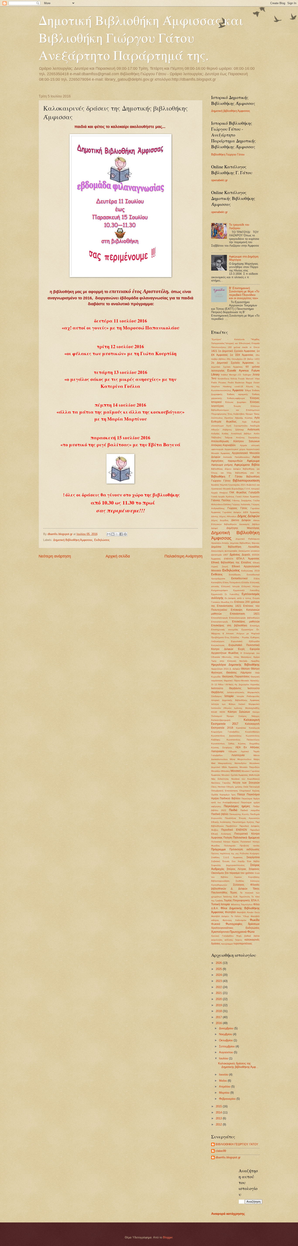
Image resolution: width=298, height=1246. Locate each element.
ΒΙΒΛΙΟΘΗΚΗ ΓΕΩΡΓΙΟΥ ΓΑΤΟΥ (237, 1144)
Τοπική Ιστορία (220, 904)
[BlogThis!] (113, 534)
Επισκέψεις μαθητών (246, 621)
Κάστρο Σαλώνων (239, 712)
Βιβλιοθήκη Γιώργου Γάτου (228, 154)
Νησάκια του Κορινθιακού (245, 779)
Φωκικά (215, 924)
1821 (214, 351)
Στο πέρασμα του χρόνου (239, 873)
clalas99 (221, 1150)
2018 (219, 1011)
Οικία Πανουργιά (251, 787)
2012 (219, 1124)
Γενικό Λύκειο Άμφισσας (248, 496)
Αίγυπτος (228, 418)
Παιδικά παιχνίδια (250, 810)
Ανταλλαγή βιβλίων (241, 433)
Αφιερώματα (242, 464)
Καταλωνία (254, 728)
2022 (219, 987)
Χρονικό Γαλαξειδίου (222, 936)
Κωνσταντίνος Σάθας (223, 743)
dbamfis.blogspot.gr (228, 1157)
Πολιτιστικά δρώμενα (246, 837)
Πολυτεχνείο (230, 845)
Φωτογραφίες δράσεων (243, 924)
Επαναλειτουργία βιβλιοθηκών (244, 618)
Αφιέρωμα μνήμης (222, 465)
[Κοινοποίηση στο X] (117, 534)
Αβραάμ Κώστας (244, 418)
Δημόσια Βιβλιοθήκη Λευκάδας (235, 546)
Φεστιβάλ (230, 912)
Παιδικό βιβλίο (219, 814)
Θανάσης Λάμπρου (239, 672)
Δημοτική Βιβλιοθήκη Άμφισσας (72, 540)
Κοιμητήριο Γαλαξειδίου (225, 732)
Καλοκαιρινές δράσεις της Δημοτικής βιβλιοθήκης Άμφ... (238, 1065)
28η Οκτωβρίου (235, 359)
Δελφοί (214, 528)
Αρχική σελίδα (118, 556)
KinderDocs (223, 378)
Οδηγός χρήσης (234, 787)
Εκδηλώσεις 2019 (250, 570)
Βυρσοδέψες (238, 488)
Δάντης (214, 516)
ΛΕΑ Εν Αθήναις (247, 747)
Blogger (167, 1237)
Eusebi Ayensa (237, 370)
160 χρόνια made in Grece (243, 347)
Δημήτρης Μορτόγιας (243, 528)
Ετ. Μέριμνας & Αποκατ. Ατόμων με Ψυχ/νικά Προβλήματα (235, 633)
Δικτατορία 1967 (219, 555)
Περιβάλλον (231, 826)
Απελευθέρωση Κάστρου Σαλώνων (235, 441)
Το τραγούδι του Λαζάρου (239, 226)
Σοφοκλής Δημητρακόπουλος (228, 865)
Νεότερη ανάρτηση (55, 556)
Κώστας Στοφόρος (221, 747)
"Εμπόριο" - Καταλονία (228, 339)
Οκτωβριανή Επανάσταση (224, 790)
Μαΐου (223, 1080)
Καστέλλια (241, 728)
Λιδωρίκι (232, 751)
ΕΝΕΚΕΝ (228, 558)
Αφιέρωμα (253, 460)
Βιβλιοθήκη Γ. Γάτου (226, 476)
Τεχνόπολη (244, 896)
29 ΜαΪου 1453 (251, 359)
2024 (219, 975)
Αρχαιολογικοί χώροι (234, 449)
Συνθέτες (240, 881)
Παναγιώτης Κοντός (239, 814)
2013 (219, 1118)
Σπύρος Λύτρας (236, 869)
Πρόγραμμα (218, 849)
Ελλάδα (245, 582)
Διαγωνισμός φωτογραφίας (224, 551)
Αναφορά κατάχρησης (228, 1213)
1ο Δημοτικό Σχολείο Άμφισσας (236, 351)
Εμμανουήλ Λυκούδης (246, 590)
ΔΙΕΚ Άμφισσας (251, 512)
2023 (219, 981)
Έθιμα (248, 390)
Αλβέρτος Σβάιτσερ (233, 429)
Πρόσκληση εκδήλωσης (244, 849)
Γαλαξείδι (254, 492)
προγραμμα (227, 944)
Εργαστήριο (247, 629)
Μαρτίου (224, 1092)
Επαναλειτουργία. (219, 621)
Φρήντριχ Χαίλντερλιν (234, 920)
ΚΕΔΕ (214, 712)
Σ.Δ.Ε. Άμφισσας (233, 857)
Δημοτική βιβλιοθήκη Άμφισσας (230, 110)
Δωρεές (246, 554)
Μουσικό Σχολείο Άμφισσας (234, 775)
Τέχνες (233, 892)
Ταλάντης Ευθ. (230, 896)
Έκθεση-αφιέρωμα (236, 398)
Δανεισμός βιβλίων (249, 524)
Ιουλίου (224, 1058)
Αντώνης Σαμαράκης (247, 437)
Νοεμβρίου (226, 1034)
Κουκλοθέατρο (252, 732)
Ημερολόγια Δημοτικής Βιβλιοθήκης (235, 664)
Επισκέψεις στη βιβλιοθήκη (229, 625)
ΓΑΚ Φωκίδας (238, 492)
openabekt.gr (219, 180)
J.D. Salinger (244, 374)
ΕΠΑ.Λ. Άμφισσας (248, 558)
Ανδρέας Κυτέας (220, 433)
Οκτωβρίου (226, 1040)
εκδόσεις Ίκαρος (233, 940)
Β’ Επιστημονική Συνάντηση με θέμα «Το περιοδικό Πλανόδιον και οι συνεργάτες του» (244, 293)
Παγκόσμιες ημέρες (237, 806)
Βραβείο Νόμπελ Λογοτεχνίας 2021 (228, 485)
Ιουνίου (224, 1074)
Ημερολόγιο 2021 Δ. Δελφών (225, 669)
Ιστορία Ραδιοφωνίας (248, 696)
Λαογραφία (217, 751)
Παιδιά (233, 810)
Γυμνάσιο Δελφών (232, 512)
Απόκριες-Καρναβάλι (223, 445)
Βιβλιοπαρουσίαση (246, 480)
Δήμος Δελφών (248, 516)
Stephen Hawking (221, 386)
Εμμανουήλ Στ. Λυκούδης (225, 594)
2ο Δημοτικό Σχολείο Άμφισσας (232, 362)
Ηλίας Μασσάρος (243, 657)
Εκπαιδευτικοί (239, 578)
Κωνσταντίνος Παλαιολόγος (243, 739)
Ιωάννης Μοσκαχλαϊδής (246, 708)
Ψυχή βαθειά (243, 936)
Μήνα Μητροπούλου (240, 759)
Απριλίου (225, 1086)
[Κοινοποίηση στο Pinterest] (125, 534)
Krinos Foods (238, 378)
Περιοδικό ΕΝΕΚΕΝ (234, 829)
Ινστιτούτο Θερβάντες (226, 688)
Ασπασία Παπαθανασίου (236, 457)
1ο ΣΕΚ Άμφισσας (241, 355)
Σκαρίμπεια (253, 857)
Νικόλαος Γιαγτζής (221, 783)
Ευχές (241, 649)
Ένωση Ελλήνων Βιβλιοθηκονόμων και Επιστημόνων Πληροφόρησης (235, 410)
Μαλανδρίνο (241, 763)
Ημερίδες (255, 661)
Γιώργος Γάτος (237, 508)
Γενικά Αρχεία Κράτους (223, 496)
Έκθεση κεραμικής (237, 394)
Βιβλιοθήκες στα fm (247, 473)
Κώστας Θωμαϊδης (249, 743)
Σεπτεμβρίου (227, 1046)
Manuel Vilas (252, 378)
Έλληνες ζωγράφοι (235, 402)
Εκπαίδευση (235, 574)
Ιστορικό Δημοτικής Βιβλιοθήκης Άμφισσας (235, 700)
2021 (219, 993)
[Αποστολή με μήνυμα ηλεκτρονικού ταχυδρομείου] (108, 534)
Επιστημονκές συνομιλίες (224, 629)
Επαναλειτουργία (219, 618)
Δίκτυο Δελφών (241, 520)
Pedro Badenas (236, 382)
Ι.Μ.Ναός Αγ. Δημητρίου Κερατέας (242, 684)
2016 (219, 1023)
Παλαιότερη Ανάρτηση (183, 556)
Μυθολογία (254, 775)
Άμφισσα (237, 390)
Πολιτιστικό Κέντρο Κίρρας (225, 841)
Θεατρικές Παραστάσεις (236, 676)
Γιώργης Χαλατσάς (241, 504)
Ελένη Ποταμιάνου (232, 582)
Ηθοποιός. (227, 657)
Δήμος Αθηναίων (227, 516)
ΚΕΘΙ (222, 712)
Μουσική (236, 771)
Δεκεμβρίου (226, 1028)
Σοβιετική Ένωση (220, 861)
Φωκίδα (255, 920)
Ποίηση (227, 837)
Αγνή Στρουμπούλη (236, 425)
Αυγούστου (226, 1052)
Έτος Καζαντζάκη (236, 414)
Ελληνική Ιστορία (230, 586)
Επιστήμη (255, 625)
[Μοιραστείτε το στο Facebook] (121, 534)
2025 (219, 969)
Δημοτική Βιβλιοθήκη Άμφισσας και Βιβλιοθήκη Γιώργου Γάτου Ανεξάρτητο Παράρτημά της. (141, 37)
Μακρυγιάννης (225, 763)
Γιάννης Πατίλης (221, 500)
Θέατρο (245, 668)
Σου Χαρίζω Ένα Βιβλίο (245, 861)
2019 (219, 1005)
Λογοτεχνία (238, 755)
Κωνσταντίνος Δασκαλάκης (226, 736)
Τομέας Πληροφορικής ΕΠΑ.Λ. (242, 900)
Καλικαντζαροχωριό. (221, 720)
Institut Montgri (228, 374)
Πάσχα (241, 794)
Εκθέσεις (217, 574)
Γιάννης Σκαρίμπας (242, 500)
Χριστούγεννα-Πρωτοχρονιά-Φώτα (233, 931)
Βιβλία (256, 464)
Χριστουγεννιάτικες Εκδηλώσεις (235, 928)
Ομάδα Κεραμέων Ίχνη (223, 794)
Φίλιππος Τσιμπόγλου (242, 904)
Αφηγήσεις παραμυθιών (227, 461)
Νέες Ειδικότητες (220, 779)
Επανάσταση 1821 (245, 613)
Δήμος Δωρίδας (220, 520)
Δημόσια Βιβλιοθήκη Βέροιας (245, 543)
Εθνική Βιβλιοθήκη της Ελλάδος (231, 562)
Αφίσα (256, 457)
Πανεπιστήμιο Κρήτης (243, 822)
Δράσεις (235, 554)
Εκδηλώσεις (102, 540)
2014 (219, 1112)
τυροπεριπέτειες (242, 943)
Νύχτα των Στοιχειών (246, 782)
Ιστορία (229, 696)
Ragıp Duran (253, 382)
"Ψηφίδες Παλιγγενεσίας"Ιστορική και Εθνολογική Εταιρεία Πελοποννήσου (235, 343)
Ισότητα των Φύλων (223, 704)
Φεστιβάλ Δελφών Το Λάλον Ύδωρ (230, 916)
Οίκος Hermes (218, 787)
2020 (219, 999)
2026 (219, 963)
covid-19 (239, 386)
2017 (219, 1017)
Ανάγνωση (253, 429)
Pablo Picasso (218, 382)
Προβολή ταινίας (250, 845)
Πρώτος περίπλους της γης (225, 853)
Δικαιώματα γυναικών (249, 551)
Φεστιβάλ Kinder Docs (248, 912)
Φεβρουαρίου (227, 1098)
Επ (231, 602)
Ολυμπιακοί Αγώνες (249, 790)
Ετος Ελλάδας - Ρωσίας (237, 637)
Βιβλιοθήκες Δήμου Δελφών (226, 469)
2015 (219, 1106)
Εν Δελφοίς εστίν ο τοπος (238, 598)
